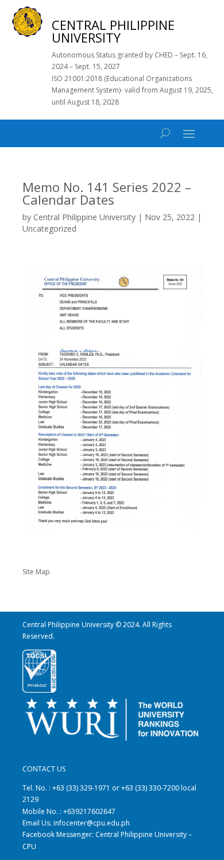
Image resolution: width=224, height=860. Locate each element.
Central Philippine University (84, 217)
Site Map (36, 572)
